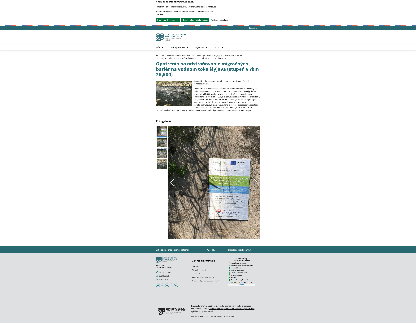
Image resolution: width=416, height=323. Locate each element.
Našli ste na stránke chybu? (239, 250)
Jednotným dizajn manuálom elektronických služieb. (231, 308)
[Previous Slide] (172, 182)
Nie (214, 250)
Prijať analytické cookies (167, 20)
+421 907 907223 (165, 272)
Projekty (217, 55)
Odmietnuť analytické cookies (195, 20)
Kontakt (217, 47)
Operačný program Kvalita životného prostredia (193, 55)
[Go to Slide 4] (162, 164)
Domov (161, 55)
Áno (209, 250)
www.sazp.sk (163, 279)
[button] (214, 182)
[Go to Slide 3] (162, 153)
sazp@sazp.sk (164, 276)
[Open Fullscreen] (256, 235)
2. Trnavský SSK (228, 55)
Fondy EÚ (170, 55)
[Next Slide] (255, 182)
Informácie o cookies (214, 316)
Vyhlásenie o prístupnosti (202, 311)
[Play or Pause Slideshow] (171, 235)
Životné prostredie (178, 47)
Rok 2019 (240, 55)
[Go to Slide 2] (162, 142)
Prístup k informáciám (200, 270)
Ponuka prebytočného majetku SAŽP (205, 281)
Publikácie (195, 266)
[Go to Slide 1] (162, 131)
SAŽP (158, 47)
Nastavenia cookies (219, 20)
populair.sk (241, 284)
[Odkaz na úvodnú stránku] (172, 37)
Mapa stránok (229, 316)
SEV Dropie (196, 273)
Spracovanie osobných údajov (203, 277)
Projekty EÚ (199, 47)
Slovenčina (253, 28)
